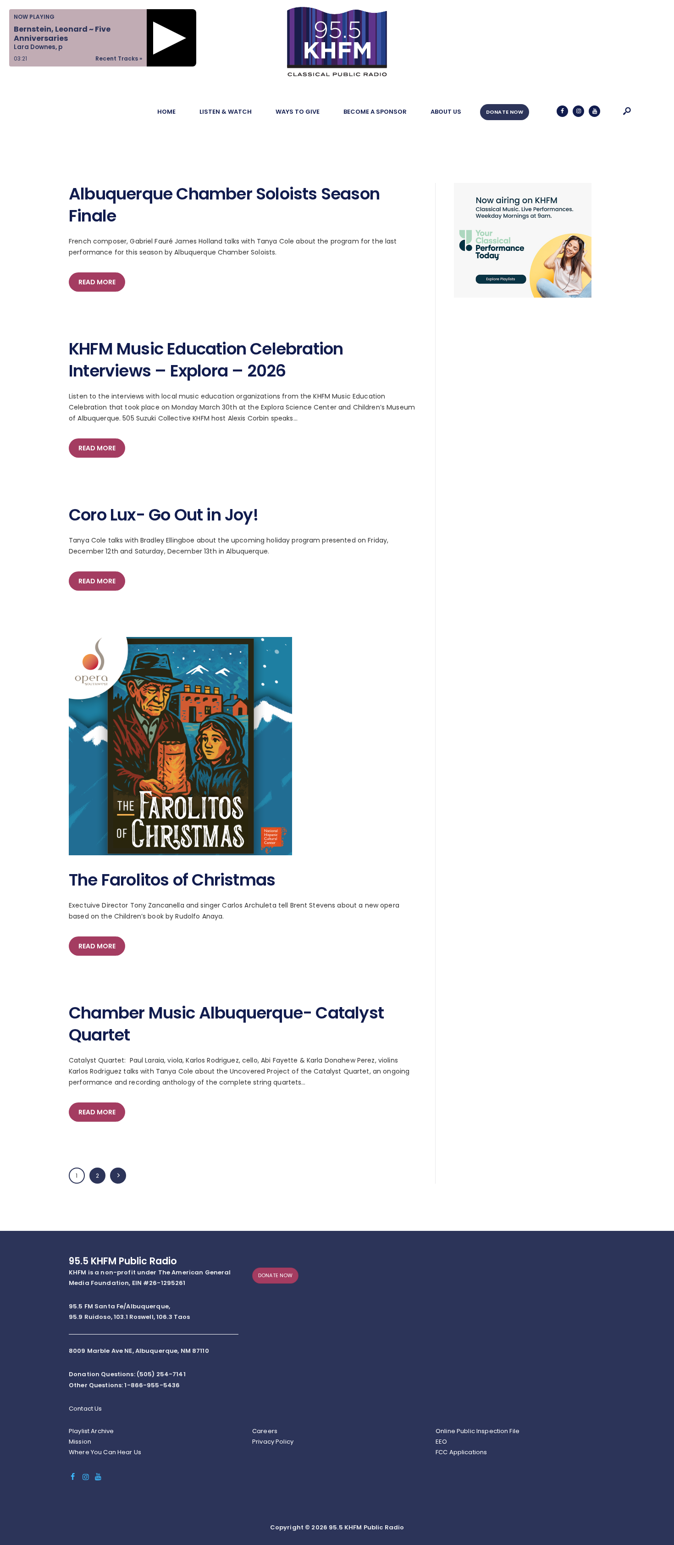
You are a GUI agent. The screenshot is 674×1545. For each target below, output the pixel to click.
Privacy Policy (272, 1441)
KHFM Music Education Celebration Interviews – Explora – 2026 (206, 360)
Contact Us (85, 1408)
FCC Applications (461, 1452)
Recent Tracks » (118, 58)
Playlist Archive (91, 1431)
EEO (441, 1441)
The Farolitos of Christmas (172, 880)
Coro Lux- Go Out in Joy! (163, 515)
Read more (97, 282)
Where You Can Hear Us (105, 1452)
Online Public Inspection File (477, 1431)
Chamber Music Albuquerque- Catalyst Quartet (226, 1024)
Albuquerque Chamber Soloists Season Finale (224, 205)
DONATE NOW (504, 112)
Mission (80, 1441)
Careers (264, 1431)
